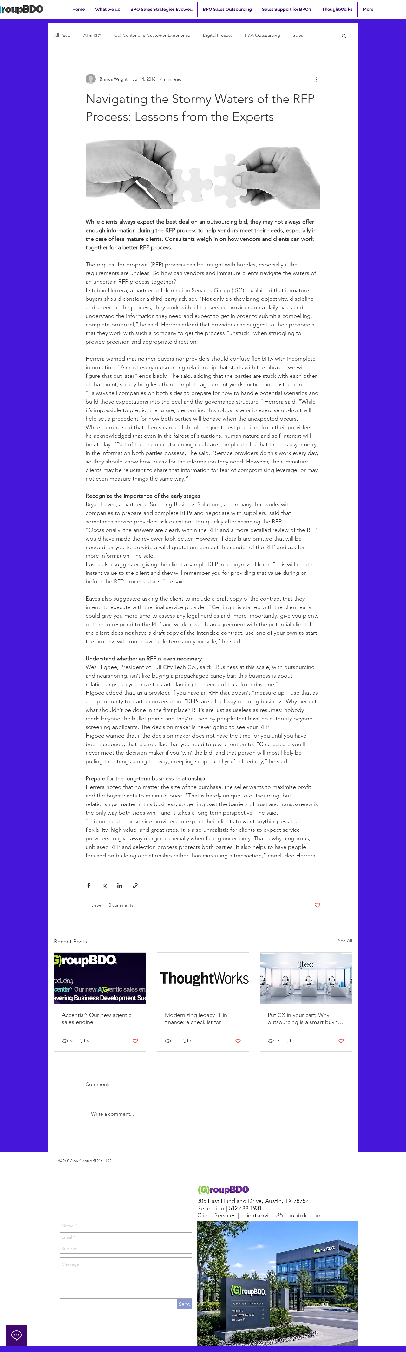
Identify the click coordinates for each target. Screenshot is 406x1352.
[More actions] (316, 79)
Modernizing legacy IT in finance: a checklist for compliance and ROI (196, 1019)
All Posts (62, 35)
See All (345, 940)
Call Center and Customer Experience (152, 35)
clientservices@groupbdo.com (282, 1215)
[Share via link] (135, 886)
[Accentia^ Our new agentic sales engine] (100, 978)
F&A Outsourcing (262, 35)
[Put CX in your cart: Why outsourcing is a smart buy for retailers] (306, 978)
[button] (344, 35)
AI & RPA (92, 35)
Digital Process (217, 35)
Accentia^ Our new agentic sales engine (96, 1019)
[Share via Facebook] (89, 886)
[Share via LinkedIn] (120, 886)
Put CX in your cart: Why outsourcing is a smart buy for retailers (305, 1019)
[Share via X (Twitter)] (104, 886)
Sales (298, 35)
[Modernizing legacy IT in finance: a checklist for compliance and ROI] (203, 978)
